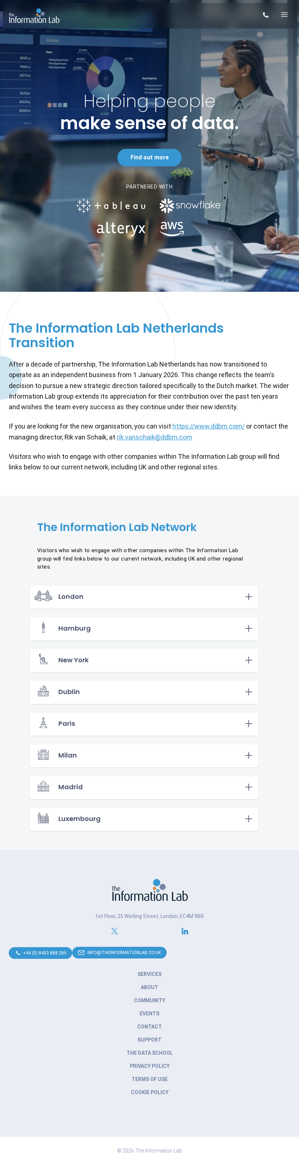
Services (149, 974)
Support (149, 1040)
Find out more (150, 157)
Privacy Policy (150, 1066)
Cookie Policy (149, 1092)
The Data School (150, 1053)
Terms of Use (150, 1079)
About (149, 987)
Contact (149, 1027)
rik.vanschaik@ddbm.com (154, 437)
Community (149, 1000)
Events (149, 1013)
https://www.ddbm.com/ (208, 426)
